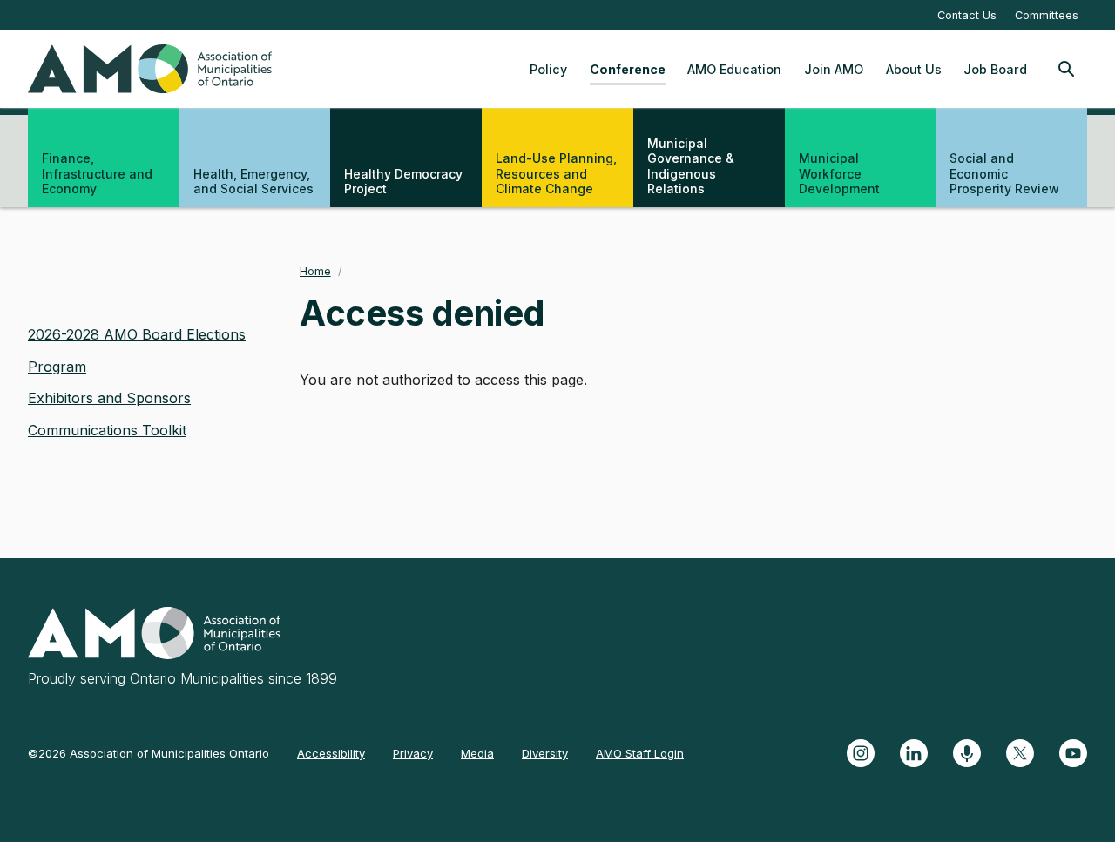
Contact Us (967, 15)
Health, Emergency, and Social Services (253, 181)
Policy (548, 69)
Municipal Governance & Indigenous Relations (690, 166)
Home (315, 271)
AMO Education (734, 69)
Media (477, 753)
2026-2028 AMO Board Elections (137, 334)
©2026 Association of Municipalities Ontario (148, 753)
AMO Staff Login (640, 753)
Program (57, 366)
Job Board (995, 69)
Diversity (545, 753)
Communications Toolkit (107, 430)
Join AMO (833, 69)
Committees (1046, 15)
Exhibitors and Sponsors (109, 398)
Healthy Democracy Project (403, 181)
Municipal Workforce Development (839, 173)
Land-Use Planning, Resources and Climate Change (556, 173)
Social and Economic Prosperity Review (1004, 173)
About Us (914, 69)
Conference (628, 69)
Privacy (413, 753)
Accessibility (331, 753)
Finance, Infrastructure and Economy (97, 173)
